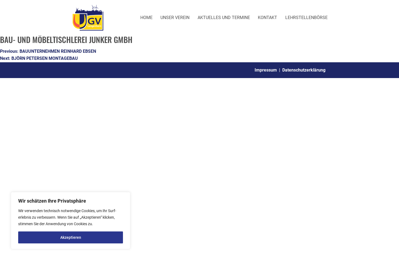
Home (146, 17)
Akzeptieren (70, 237)
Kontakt (267, 17)
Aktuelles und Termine (224, 17)
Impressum (266, 70)
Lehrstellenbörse (306, 17)
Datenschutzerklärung (303, 70)
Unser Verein (174, 17)
